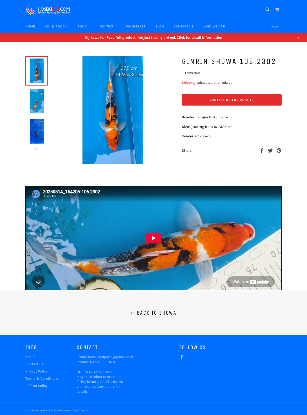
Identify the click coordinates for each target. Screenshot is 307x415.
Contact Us (184, 26)
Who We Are (214, 26)
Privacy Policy (36, 371)
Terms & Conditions (42, 378)
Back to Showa (156, 313)
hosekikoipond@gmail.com (110, 357)
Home (30, 26)
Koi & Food (55, 26)
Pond (83, 26)
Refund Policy (36, 385)
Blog (160, 26)
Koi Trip (107, 26)
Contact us (34, 364)
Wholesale (135, 26)
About (30, 357)
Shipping (189, 83)
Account (276, 26)
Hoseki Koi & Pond (48, 410)
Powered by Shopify (75, 410)
